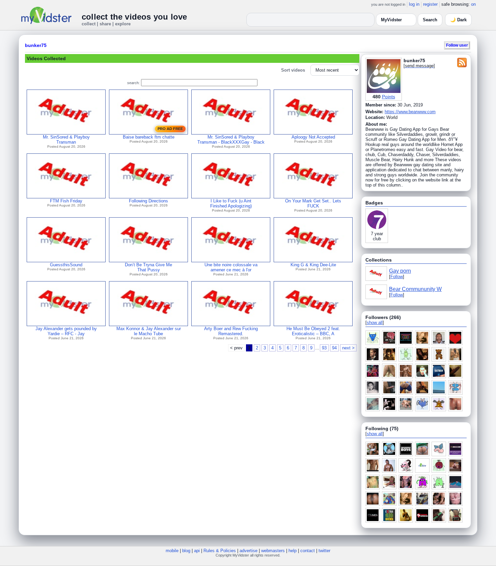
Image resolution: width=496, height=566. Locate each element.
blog (186, 550)
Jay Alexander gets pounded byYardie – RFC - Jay (66, 331)
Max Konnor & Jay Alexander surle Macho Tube (148, 331)
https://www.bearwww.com (410, 111)
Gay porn (400, 271)
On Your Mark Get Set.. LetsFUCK (313, 203)
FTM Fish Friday (66, 200)
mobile (172, 550)
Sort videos (293, 70)
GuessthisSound (66, 264)
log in (414, 4)
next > (348, 347)
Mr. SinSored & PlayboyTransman (66, 139)
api (197, 550)
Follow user (457, 45)
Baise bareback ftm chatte (148, 137)
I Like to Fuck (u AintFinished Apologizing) (231, 203)
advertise (248, 550)
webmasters (273, 550)
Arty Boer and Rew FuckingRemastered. (231, 331)
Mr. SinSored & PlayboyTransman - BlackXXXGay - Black (231, 139)
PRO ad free (170, 129)
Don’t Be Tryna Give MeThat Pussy (148, 267)
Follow (396, 276)
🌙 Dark (458, 19)
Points (388, 96)
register (430, 4)
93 (324, 347)
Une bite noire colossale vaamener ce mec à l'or (230, 267)
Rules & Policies (219, 550)
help (292, 550)
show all (375, 322)
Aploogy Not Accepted (313, 137)
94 (334, 347)
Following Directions (148, 200)
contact (307, 550)
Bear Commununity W (415, 289)
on (473, 4)
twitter (324, 550)
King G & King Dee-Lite (313, 264)
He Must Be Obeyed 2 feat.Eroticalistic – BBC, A (313, 331)
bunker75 (36, 45)
